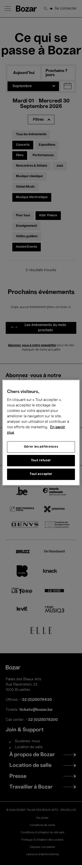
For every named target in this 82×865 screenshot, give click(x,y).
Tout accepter (41, 474)
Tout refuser (41, 460)
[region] (41, 433)
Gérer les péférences (41, 446)
